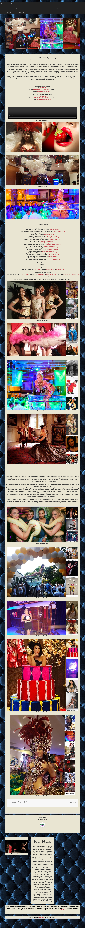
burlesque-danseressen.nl (51, 238)
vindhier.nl (42, 821)
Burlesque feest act (7, 4)
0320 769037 (43, 88)
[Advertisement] (42, 924)
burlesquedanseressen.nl (48, 241)
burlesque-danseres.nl (60, 231)
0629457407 (37, 98)
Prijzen (65, 8)
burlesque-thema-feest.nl (49, 251)
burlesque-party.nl (48, 233)
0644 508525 (45, 89)
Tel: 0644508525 (31, 8)
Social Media (42, 817)
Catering (56, 8)
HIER (62, 910)
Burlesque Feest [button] (8, 12)
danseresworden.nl (54, 259)
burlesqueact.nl (53, 256)
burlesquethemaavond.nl (52, 248)
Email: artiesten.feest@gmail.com (12, 8)
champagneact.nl (48, 228)
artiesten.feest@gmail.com (44, 91)
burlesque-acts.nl (54, 254)
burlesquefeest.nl (49, 243)
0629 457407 (36, 89)
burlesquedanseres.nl (49, 246)
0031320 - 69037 (25, 274)
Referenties (75, 8)
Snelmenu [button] (21, 12)
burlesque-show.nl (55, 239)
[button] (19, 803)
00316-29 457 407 (39, 274)
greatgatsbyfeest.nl (56, 253)
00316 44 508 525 (51, 274)
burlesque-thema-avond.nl (53, 244)
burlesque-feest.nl (52, 236)
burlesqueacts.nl (49, 234)
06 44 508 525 (60, 269)
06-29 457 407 (50, 269)
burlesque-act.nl (55, 229)
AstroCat (41, 917)
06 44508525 (45, 98)
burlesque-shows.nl (52, 249)
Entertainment (44, 8)
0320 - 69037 (38, 269)
